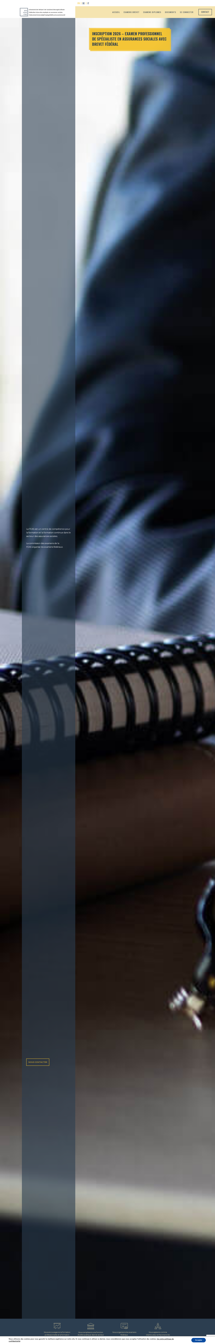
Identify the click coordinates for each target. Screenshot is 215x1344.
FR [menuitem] (79, 3)
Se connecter (186, 12)
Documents (170, 12)
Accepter (198, 1340)
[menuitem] (78, 3)
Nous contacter (37, 1062)
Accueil (116, 12)
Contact (205, 11)
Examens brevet (131, 12)
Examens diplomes (152, 12)
